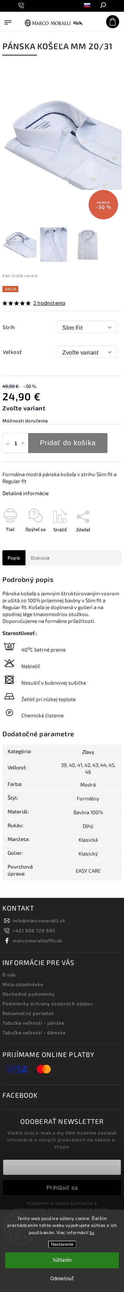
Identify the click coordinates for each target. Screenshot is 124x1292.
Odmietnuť (62, 1278)
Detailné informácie (25, 493)
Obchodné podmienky (28, 994)
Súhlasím (62, 1260)
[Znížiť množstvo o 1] (7, 444)
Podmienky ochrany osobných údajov (47, 1003)
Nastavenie (62, 1244)
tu (92, 1232)
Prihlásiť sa (62, 1188)
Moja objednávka (22, 984)
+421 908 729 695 (34, 930)
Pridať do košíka (68, 443)
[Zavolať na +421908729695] (22, 5)
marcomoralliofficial (37, 940)
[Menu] (8, 29)
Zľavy (88, 752)
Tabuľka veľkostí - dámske (34, 1032)
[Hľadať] (102, 6)
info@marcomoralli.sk (39, 920)
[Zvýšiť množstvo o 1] (23, 444)
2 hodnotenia (49, 303)
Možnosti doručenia (25, 420)
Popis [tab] (14, 558)
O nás (9, 974)
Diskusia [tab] (40, 558)
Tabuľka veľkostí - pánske (33, 1023)
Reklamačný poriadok (28, 1013)
